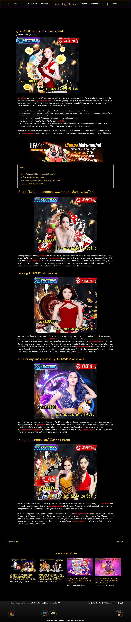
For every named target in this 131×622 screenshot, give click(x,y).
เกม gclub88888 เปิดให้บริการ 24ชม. (33, 184)
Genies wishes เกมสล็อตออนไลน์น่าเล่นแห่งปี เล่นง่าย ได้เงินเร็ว (106, 580)
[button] (110, 167)
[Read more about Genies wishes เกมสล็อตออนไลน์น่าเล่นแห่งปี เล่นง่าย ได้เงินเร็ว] (108, 567)
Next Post (120, 542)
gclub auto (93, 349)
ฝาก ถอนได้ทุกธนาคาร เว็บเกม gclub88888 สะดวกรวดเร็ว (42, 181)
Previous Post (12, 542)
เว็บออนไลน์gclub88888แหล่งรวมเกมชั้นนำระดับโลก (38, 174)
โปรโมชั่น (83, 4)
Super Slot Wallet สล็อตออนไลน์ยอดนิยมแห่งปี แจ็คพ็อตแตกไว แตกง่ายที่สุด (23, 577)
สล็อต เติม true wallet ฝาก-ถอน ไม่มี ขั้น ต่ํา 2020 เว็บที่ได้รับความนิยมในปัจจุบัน (51, 577)
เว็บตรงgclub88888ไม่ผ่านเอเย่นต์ (34, 177)
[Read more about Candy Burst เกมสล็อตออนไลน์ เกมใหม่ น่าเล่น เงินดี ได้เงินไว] (80, 567)
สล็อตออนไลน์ (32, 4)
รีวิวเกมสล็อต (95, 4)
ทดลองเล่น (44, 4)
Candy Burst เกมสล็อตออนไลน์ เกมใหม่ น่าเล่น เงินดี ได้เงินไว (79, 580)
